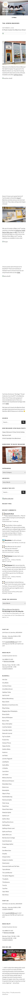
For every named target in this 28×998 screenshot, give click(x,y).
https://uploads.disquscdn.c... (13, 515)
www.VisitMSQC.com (11, 642)
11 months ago (22, 542)
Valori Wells (5, 891)
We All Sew (5, 895)
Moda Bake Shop (7, 784)
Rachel (4, 232)
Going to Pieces (6, 743)
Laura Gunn (5, 771)
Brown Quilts (5, 714)
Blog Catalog (5, 708)
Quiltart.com (5, 815)
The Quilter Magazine (8, 876)
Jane (11, 232)
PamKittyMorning (7, 796)
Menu (14, 17)
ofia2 (23, 230)
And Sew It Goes (6, 686)
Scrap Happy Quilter (7, 844)
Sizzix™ (19, 198)
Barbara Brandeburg (7, 698)
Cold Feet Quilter (7, 727)
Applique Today (6, 692)
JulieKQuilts (5, 762)
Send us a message (9, 661)
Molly (8, 232)
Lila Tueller (5, 774)
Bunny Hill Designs (7, 717)
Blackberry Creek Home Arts (10, 705)
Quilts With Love (7, 834)
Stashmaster (5, 863)
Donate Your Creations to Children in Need (11, 534)
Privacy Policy (5, 992)
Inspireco (4, 752)
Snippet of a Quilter (7, 860)
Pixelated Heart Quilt (7, 521)
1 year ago (16, 552)
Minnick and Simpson (8, 781)
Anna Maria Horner (7, 689)
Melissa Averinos (7, 777)
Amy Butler (5, 682)
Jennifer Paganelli (7, 758)
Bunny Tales (5, 720)
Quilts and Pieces (7, 831)
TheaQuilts (5, 879)
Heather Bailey (6, 749)
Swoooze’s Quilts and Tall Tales (10, 866)
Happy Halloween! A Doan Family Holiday (13, 432)
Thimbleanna (6, 882)
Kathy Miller (5, 765)
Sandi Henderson (7, 841)
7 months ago (15, 521)
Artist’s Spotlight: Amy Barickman (11, 438)
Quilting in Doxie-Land (8, 828)
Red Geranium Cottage (8, 838)
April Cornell (5, 695)
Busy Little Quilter (7, 724)
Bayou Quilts (5, 701)
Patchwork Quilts (7, 800)
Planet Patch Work (7, 809)
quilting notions (18, 74)
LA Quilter (5, 768)
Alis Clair (4, 679)
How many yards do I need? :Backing (10, 542)
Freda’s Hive (5, 739)
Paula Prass (5, 806)
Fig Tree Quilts (6, 736)
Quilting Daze (6, 825)
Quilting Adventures (7, 822)
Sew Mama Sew (6, 850)
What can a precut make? (8, 552)
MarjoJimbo (8, 540)
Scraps (4, 847)
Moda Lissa (5, 787)
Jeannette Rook (9, 514)
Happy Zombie (6, 746)
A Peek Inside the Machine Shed (14, 30)
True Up (4, 885)
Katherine (18, 230)
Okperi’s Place (6, 793)
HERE (18, 272)
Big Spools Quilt (6, 435)
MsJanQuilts (5, 790)
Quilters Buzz (6, 819)
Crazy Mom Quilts (7, 730)
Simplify (4, 853)
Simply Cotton (6, 857)
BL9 (16, 232)
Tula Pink (4, 888)
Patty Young (5, 803)
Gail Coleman (8, 556)
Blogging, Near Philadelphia (9, 711)
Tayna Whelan (6, 869)
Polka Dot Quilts (6, 812)
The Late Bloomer (7, 872)
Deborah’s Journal (7, 733)
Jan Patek (5, 755)
